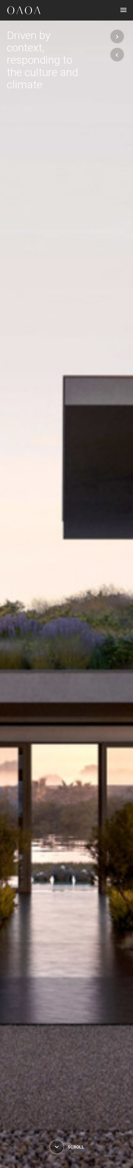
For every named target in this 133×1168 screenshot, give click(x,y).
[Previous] (117, 54)
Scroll (75, 1147)
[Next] (117, 36)
